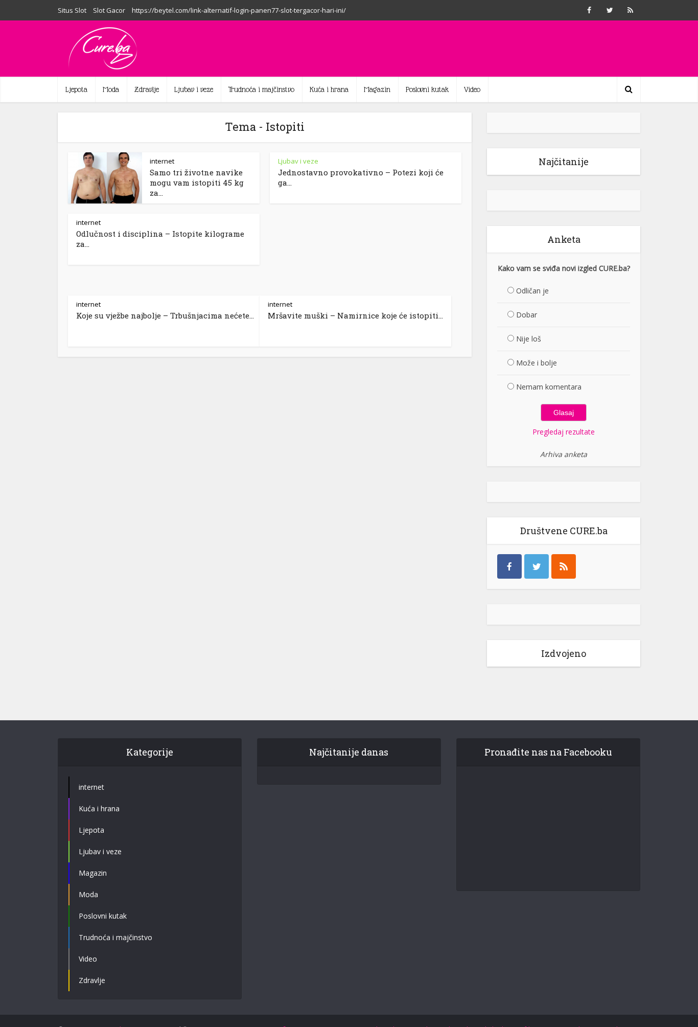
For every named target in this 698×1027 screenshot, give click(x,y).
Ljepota (76, 89)
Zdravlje (146, 89)
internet (162, 161)
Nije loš (528, 339)
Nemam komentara (548, 387)
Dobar (526, 314)
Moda (111, 89)
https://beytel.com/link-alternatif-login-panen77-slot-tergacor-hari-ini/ (239, 10)
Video (472, 89)
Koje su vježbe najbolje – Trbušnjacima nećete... (165, 315)
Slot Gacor (109, 10)
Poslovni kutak (427, 89)
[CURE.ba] (104, 49)
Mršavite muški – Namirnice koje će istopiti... (355, 315)
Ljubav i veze (193, 89)
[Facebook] (509, 566)
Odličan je (532, 290)
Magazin (377, 89)
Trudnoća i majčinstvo (261, 89)
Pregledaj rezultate (563, 432)
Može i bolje (536, 363)
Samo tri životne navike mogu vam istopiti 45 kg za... (197, 182)
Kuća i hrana (329, 89)
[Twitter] (536, 566)
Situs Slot (72, 10)
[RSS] (563, 566)
